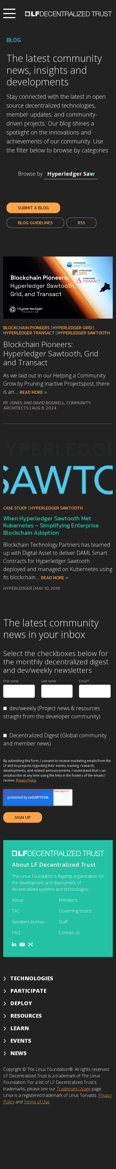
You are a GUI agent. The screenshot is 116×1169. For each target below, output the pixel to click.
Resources (26, 1015)
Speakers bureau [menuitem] (28, 922)
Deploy (21, 1003)
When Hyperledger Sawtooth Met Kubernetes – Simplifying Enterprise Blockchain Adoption (51, 525)
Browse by (30, 173)
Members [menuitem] (68, 900)
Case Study (15, 508)
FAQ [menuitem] (16, 933)
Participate (28, 990)
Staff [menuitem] (63, 922)
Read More (31, 392)
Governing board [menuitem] (75, 911)
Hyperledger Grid (72, 327)
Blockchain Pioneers (26, 327)
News (18, 1053)
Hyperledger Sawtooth (83, 332)
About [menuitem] (17, 900)
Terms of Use (37, 1102)
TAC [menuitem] (16, 911)
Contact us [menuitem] (69, 933)
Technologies (31, 978)
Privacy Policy (26, 780)
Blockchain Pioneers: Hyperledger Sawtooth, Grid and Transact (50, 353)
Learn (19, 1028)
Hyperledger (17, 588)
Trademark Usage (74, 1089)
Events (20, 1040)
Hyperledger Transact (28, 332)
